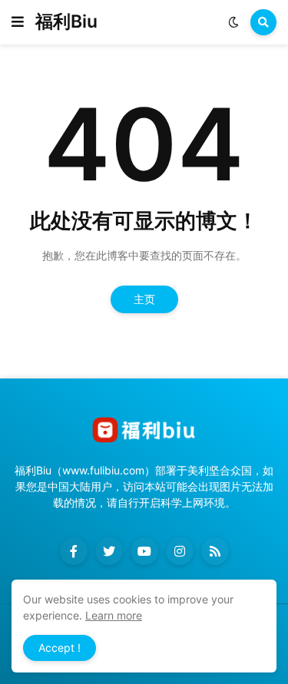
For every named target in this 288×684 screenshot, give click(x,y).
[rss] (215, 551)
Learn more (113, 615)
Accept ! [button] (59, 647)
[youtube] (144, 551)
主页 (144, 299)
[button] (17, 22)
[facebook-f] (74, 551)
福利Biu (66, 21)
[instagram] (180, 551)
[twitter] (109, 551)
